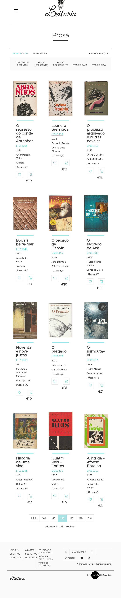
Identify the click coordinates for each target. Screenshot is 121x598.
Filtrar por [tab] (39, 53)
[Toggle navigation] (16, 11)
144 (44, 518)
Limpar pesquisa (98, 53)
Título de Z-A (99, 65)
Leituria (14, 550)
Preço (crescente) (41, 63)
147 (71, 518)
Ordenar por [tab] (19, 53)
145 (53, 518)
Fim (90, 518)
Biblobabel (16, 557)
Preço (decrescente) (60, 63)
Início (34, 518)
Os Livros (15, 554)
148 (81, 518)
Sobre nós (31, 554)
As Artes (29, 550)
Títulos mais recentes (22, 63)
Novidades (31, 557)
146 (62, 518)
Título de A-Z (80, 65)
